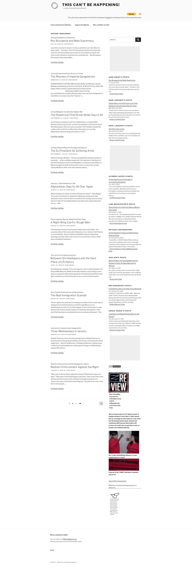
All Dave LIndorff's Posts (117, 119)
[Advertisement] (125, 58)
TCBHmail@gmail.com (69, 539)
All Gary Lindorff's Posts (117, 140)
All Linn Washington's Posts (118, 223)
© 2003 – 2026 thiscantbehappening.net (63, 562)
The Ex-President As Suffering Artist (72, 150)
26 (80, 403)
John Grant (68, 44)
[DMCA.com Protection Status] (115, 367)
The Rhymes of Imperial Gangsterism (73, 76)
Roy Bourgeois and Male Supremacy (72, 40)
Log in (52, 550)
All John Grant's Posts (116, 94)
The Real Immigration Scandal (68, 295)
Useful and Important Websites (61, 25)
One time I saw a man (116, 129)
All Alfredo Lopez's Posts (117, 198)
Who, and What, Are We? (101, 25)
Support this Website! (82, 25)
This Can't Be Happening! (91, 5)
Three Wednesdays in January (69, 331)
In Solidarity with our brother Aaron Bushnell (125, 289)
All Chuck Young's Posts (117, 330)
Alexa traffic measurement (117, 481)
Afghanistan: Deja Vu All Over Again (72, 186)
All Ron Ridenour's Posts (117, 304)
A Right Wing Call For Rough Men (70, 222)
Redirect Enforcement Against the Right (75, 367)
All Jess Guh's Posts (116, 279)
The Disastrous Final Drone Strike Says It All (77, 114)
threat (108, 18)
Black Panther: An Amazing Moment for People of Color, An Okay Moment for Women (123, 263)
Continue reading (57, 62)
